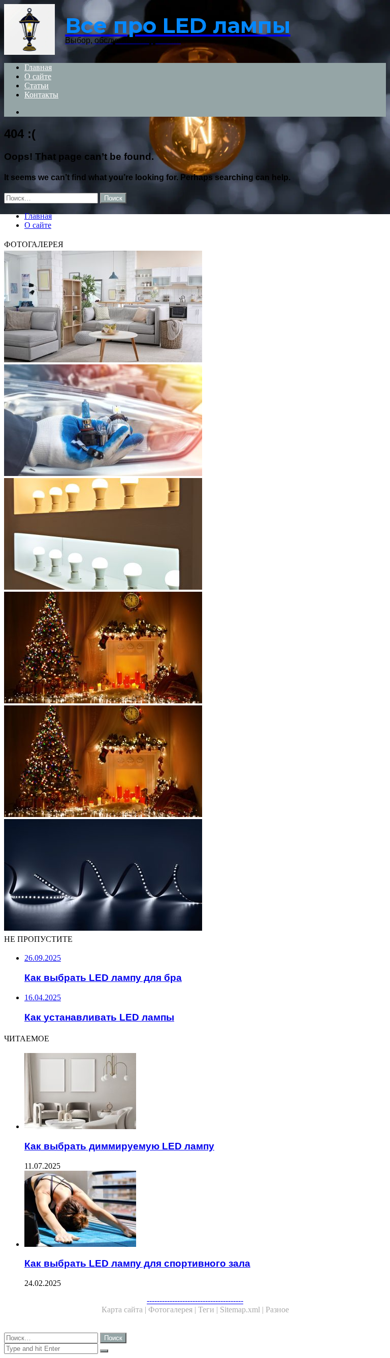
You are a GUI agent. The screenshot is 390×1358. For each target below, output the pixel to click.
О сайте (37, 76)
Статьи (36, 85)
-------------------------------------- (195, 1300)
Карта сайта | (125, 1309)
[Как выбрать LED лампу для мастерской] (195, 648)
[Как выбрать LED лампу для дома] (195, 535)
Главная (38, 67)
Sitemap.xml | (243, 1309)
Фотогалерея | (173, 1309)
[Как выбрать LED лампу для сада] (195, 876)
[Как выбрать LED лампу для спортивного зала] (205, 1210)
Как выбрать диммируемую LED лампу (119, 1146)
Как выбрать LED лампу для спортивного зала (137, 1263)
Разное (277, 1309)
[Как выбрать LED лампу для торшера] (195, 307)
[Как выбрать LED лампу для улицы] (195, 762)
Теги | (209, 1309)
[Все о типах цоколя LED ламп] (195, 421)
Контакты (41, 94)
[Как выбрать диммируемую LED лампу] (205, 1092)
